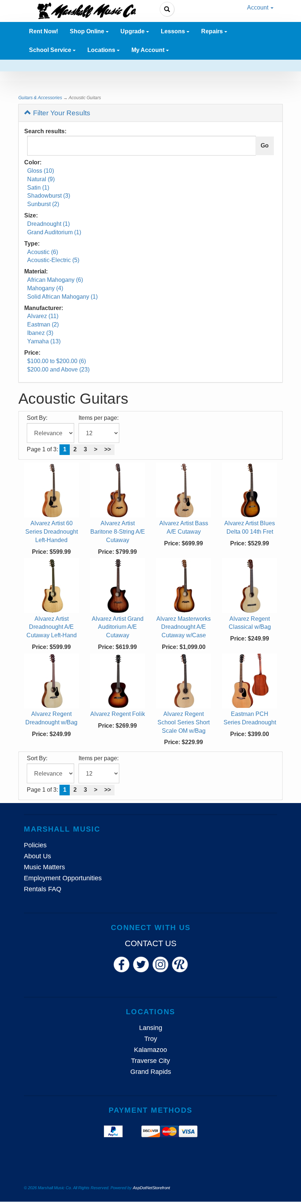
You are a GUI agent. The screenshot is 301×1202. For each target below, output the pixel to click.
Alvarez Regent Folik (117, 714)
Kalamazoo (150, 1049)
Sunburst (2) (43, 204)
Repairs (212, 31)
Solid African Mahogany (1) (62, 297)
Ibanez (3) (40, 333)
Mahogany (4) (45, 288)
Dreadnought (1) (48, 224)
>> (107, 449)
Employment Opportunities (63, 878)
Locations (102, 50)
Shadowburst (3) (48, 196)
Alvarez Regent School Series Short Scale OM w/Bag (183, 722)
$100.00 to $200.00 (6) (56, 361)
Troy (150, 1038)
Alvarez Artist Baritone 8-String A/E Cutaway (117, 531)
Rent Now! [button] (43, 31)
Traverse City (150, 1060)
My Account (148, 50)
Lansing (150, 1027)
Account (258, 7)
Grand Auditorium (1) (54, 232)
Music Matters (44, 867)
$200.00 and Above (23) (58, 369)
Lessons (173, 31)
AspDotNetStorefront (151, 1188)
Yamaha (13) (44, 341)
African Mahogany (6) (55, 280)
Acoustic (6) (42, 252)
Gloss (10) (40, 171)
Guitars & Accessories (40, 97)
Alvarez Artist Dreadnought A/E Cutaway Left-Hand (51, 627)
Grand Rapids (150, 1071)
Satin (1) (38, 187)
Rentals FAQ (42, 889)
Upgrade (133, 31)
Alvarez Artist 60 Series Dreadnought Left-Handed (51, 531)
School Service (51, 50)
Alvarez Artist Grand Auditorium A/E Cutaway (118, 627)
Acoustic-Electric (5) (53, 260)
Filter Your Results (60, 113)
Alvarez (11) (42, 316)
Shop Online (88, 31)
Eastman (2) (43, 324)
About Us (37, 856)
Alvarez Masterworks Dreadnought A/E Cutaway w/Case (183, 627)
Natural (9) (41, 179)
